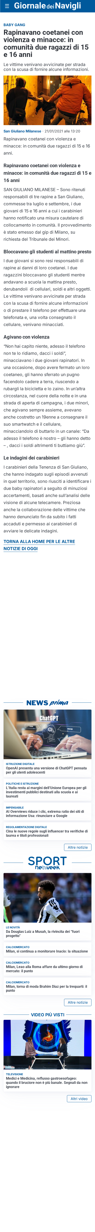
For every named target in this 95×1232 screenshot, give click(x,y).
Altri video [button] (79, 1098)
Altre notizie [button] (78, 847)
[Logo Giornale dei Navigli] (47, 6)
